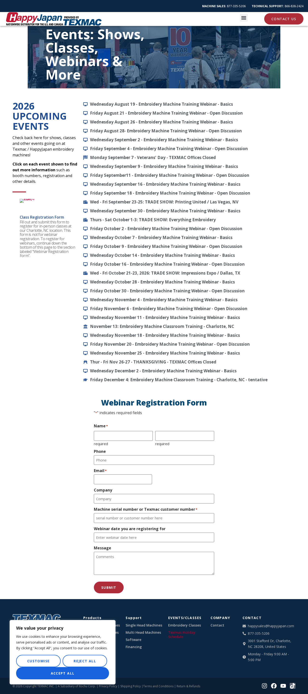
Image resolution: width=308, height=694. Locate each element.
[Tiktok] (292, 686)
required (101, 443)
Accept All (63, 673)
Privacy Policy (108, 686)
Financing (134, 647)
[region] (63, 652)
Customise (38, 661)
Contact (217, 625)
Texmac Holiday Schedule (181, 634)
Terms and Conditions (158, 686)
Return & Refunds (188, 686)
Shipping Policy (130, 686)
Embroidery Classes (184, 625)
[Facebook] (274, 686)
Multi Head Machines (143, 632)
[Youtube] (283, 686)
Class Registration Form (42, 217)
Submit (108, 587)
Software (133, 640)
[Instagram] (264, 686)
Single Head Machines (144, 625)
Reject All (85, 661)
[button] (244, 18)
